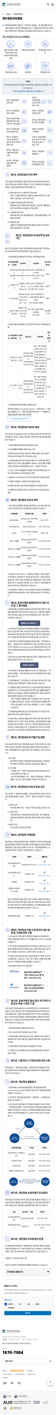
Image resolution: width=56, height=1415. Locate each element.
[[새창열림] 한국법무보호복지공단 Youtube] (5, 1383)
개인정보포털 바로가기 (20, 419)
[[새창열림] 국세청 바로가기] (7, 1397)
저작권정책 (29, 1371)
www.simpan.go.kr (44, 917)
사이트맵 (4, 1378)
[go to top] (50, 1382)
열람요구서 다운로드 (28, 623)
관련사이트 (9, 1361)
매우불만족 (11, 1308)
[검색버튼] (48, 4)
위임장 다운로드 (28, 665)
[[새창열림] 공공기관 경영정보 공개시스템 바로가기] (16, 1403)
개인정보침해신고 (20, 1374)
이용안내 (4, 1371)
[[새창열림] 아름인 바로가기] (45, 1403)
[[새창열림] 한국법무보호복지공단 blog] (12, 1383)
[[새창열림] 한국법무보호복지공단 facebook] (19, 1383)
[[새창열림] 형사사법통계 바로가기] (36, 1403)
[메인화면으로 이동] (3, 14)
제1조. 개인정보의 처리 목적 (12, 101)
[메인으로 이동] (11, 4)
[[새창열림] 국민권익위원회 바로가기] (22, 1397)
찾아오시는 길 (31, 1374)
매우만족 (10, 1304)
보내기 (27, 1313)
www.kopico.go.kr (44, 866)
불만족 (37, 1304)
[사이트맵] (52, 4)
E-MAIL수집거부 (7, 1374)
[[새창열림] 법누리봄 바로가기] (5, 1409)
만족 (20, 1304)
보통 (28, 1304)
